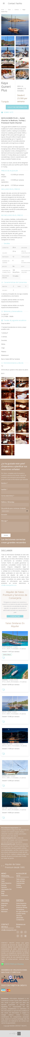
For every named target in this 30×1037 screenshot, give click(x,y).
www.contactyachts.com (8, 838)
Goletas (17, 9)
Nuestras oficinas (21, 907)
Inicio (2, 9)
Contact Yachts (15, 3)
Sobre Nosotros (6, 883)
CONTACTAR (15, 616)
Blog (2, 893)
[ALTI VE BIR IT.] (15, 1033)
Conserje (19, 887)
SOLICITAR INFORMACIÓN (17, 107)
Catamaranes (20, 883)
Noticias (3, 885)
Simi (2, 907)
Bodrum (3, 905)
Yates (9, 9)
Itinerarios (4, 895)
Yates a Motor (20, 879)
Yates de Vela (20, 881)
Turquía (5, 101)
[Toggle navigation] (4, 3)
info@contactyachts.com (8, 585)
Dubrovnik (4, 909)
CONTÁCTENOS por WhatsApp (14, 964)
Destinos (4, 887)
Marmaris (4, 911)
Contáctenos (20, 909)
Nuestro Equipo (21, 905)
